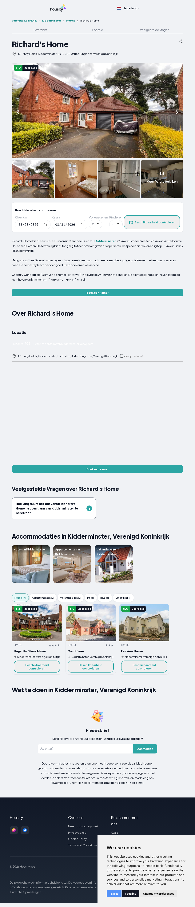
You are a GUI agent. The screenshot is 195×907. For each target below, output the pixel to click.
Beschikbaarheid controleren (155, 222)
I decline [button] (130, 893)
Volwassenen (98, 217)
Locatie (97, 30)
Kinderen (115, 217)
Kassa (56, 217)
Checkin (21, 217)
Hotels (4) (20, 597)
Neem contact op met (83, 826)
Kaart (114, 832)
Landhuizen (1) (123, 597)
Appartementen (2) (43, 597)
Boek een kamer (97, 292)
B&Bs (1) (104, 597)
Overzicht (40, 30)
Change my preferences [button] (158, 893)
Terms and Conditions (83, 845)
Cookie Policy (77, 839)
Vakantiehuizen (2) (70, 597)
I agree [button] (114, 893)
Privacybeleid (77, 832)
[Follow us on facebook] (25, 830)
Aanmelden (145, 748)
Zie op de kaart (133, 356)
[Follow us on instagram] (14, 830)
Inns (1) (90, 597)
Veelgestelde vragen (154, 30)
